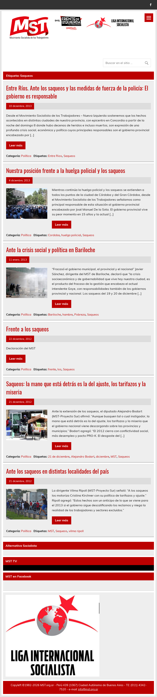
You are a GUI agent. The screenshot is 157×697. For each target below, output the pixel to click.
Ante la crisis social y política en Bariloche (50, 249)
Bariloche (54, 314)
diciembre (102, 456)
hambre (67, 314)
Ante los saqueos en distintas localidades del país (57, 471)
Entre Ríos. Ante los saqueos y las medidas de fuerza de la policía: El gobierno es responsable (77, 92)
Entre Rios (55, 156)
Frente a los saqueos (27, 329)
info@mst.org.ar (88, 689)
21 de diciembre (59, 456)
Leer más (15, 145)
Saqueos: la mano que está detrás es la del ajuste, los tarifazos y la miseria (76, 387)
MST (114, 456)
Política (26, 156)
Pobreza (80, 314)
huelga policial (71, 235)
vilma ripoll (76, 531)
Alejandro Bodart (82, 456)
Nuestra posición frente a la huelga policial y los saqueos (65, 170)
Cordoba (54, 235)
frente (52, 369)
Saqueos (69, 156)
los (59, 369)
